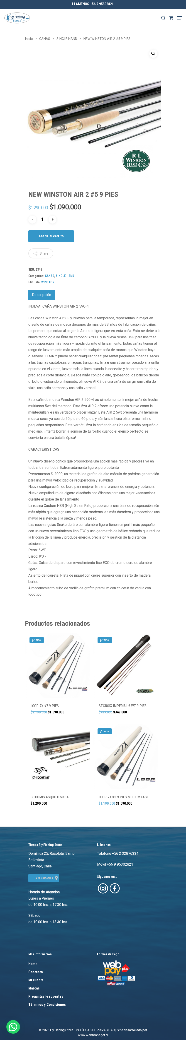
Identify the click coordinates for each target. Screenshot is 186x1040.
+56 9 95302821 (120, 864)
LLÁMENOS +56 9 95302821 (93, 4)
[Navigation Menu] (179, 18)
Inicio (29, 39)
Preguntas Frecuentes (45, 996)
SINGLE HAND (66, 39)
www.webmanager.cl (93, 1035)
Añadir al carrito (51, 236)
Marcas (34, 988)
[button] (153, 54)
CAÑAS (44, 39)
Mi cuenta (36, 980)
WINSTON (47, 282)
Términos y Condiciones (47, 1004)
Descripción (41, 295)
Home (32, 964)
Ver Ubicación (44, 878)
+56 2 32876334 (125, 853)
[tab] (41, 295)
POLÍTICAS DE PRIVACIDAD (95, 1030)
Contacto (35, 972)
